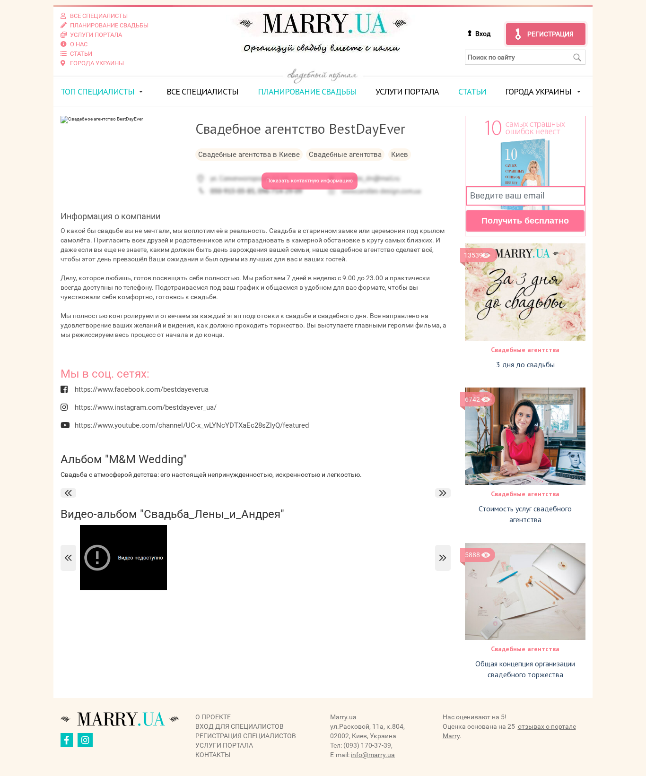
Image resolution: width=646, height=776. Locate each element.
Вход (482, 33)
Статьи (472, 91)
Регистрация (550, 34)
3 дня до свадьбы (525, 364)
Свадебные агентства (525, 349)
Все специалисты (202, 91)
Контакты (212, 755)
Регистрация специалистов (245, 736)
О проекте (213, 717)
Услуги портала (407, 91)
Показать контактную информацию (309, 181)
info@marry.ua (373, 755)
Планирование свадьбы (307, 91)
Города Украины (538, 91)
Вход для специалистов (239, 726)
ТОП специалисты (97, 91)
